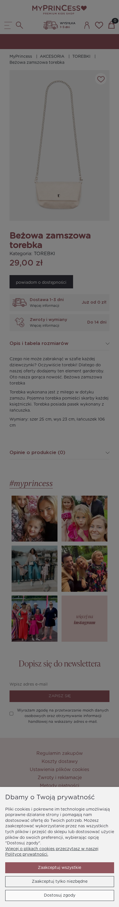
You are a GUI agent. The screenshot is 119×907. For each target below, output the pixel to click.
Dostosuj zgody (59, 895)
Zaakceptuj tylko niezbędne (60, 882)
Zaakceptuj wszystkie (59, 868)
